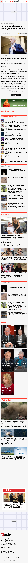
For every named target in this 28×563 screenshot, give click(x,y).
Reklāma (6, 555)
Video (3, 323)
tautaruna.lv (3, 31)
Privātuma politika (14, 555)
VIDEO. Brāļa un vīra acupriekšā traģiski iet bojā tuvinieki (20, 439)
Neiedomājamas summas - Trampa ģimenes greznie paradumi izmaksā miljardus (6, 275)
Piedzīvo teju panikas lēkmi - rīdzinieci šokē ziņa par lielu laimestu (16, 126)
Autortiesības (3, 557)
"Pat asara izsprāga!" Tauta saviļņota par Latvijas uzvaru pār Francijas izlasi (16, 121)
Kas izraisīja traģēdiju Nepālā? (14, 421)
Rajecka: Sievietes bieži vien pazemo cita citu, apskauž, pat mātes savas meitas (15, 139)
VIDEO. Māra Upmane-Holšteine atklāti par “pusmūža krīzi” (7, 258)
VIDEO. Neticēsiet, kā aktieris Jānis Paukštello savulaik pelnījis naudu (20, 274)
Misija (9, 555)
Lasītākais (5, 166)
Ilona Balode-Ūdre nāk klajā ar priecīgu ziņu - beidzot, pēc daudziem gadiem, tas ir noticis (20, 259)
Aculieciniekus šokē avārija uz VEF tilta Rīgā (16, 161)
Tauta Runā (5, 23)
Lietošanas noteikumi (22, 555)
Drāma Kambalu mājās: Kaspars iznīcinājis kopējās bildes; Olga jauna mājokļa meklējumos (12, 239)
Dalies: (8, 95)
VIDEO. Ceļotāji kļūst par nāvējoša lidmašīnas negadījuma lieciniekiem (7, 458)
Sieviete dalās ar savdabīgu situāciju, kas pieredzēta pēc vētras (19, 458)
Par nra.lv (2, 555)
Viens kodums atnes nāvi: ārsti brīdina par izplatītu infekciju (17, 178)
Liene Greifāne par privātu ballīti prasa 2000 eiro (16, 153)
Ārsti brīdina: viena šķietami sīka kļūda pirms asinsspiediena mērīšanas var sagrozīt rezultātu (17, 206)
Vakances (14, 557)
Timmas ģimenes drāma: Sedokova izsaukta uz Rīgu (14, 157)
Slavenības (11, 23)
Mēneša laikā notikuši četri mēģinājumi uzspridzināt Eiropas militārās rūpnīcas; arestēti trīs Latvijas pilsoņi (7, 441)
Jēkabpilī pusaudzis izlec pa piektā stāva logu (14, 144)
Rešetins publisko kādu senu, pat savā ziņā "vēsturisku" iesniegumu (15, 130)
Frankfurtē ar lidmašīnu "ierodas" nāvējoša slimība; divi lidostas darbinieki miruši (17, 197)
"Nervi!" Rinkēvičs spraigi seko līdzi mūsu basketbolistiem (15, 148)
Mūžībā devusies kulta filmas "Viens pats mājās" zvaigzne (17, 169)
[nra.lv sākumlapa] (4, 1)
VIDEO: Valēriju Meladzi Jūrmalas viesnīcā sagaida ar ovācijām (14, 134)
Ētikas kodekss (8, 557)
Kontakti (17, 557)
